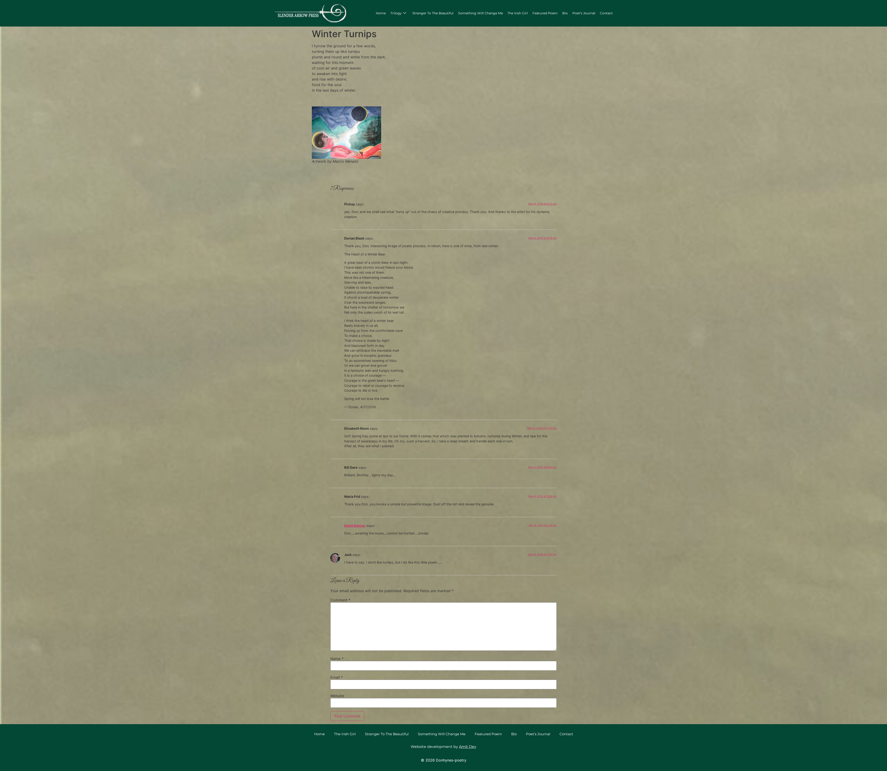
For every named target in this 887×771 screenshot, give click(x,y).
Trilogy (396, 13)
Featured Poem (545, 13)
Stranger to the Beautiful (432, 13)
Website (337, 696)
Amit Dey (467, 746)
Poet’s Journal (583, 13)
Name (336, 658)
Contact (606, 13)
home (381, 13)
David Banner (355, 526)
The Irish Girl (517, 13)
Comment (340, 600)
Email (336, 677)
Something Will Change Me (480, 13)
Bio (565, 13)
